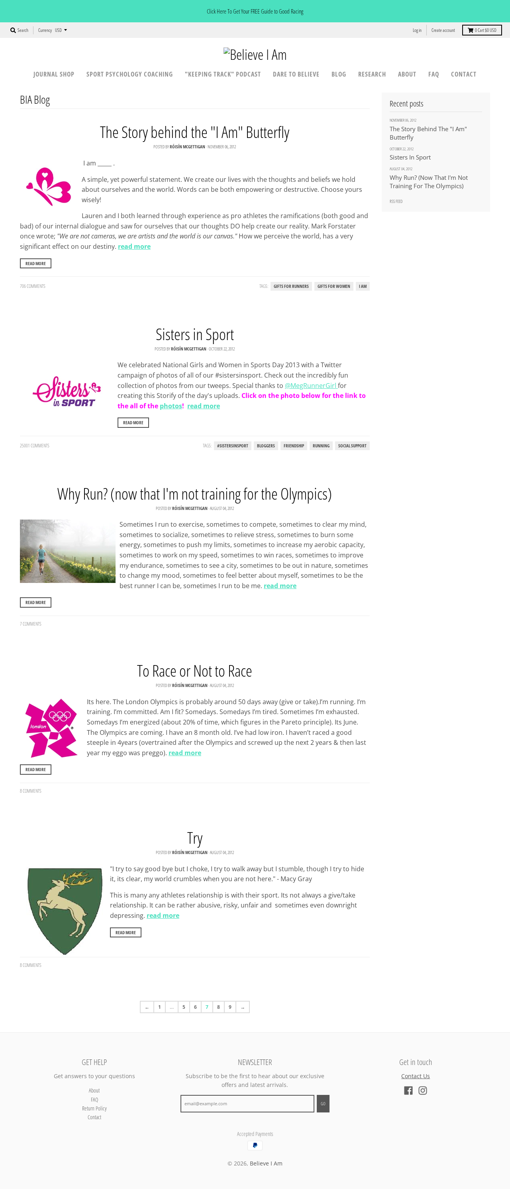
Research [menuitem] (372, 74)
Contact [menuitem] (464, 74)
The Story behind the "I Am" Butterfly (194, 132)
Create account (443, 30)
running (321, 446)
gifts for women (334, 286)
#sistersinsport (232, 446)
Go (323, 1103)
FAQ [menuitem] (433, 74)
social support (352, 446)
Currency (45, 30)
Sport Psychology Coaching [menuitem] (129, 74)
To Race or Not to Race (194, 670)
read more (134, 246)
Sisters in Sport (195, 334)
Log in (417, 30)
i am (363, 286)
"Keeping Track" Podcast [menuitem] (223, 74)
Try (194, 837)
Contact (94, 1117)
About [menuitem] (407, 74)
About (94, 1090)
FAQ (94, 1099)
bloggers (266, 446)
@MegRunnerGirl (311, 385)
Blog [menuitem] (339, 74)
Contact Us (415, 1076)
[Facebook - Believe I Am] (408, 1090)
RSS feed (396, 201)
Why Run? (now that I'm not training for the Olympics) (194, 493)
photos (171, 406)
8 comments (30, 790)
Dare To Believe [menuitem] (296, 74)
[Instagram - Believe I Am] (423, 1090)
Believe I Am (266, 1163)
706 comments (32, 286)
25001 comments (34, 445)
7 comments (30, 623)
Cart (485, 30)
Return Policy (94, 1108)
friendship (294, 446)
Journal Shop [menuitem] (54, 74)
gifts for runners (291, 286)
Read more (36, 263)
